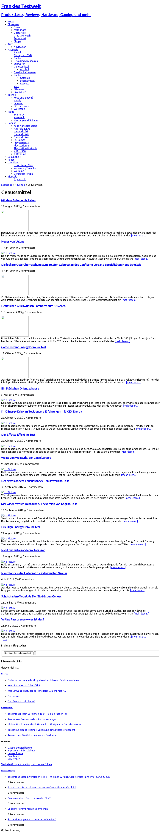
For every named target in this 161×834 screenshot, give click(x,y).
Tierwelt (12, 176)
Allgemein (13, 24)
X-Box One (20, 154)
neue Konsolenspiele (25, 125)
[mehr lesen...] (139, 235)
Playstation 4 (21, 145)
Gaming (12, 123)
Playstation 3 (21, 142)
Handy (17, 100)
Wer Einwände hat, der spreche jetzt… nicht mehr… (37, 690)
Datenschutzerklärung (20, 747)
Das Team (13, 756)
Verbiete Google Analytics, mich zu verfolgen (26, 764)
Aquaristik (20, 179)
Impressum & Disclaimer (21, 750)
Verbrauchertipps (8, 770)
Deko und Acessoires (26, 61)
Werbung (19, 171)
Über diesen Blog (23, 165)
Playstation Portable (25, 148)
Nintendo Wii (21, 134)
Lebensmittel (27, 80)
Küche (17, 75)
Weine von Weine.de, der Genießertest (26, 457)
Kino (16, 86)
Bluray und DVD (23, 55)
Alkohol (24, 69)
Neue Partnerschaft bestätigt (24, 685)
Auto (10, 44)
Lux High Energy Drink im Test (20, 527)
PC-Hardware (21, 106)
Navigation (20, 46)
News (17, 27)
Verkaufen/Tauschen (25, 168)
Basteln (18, 52)
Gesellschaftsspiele (25, 72)
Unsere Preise (15, 753)
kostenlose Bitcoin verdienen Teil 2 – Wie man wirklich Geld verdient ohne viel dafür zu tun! (59, 776)
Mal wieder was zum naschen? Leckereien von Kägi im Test (39, 504)
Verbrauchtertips (23, 173)
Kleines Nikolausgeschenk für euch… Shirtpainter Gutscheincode (44, 724)
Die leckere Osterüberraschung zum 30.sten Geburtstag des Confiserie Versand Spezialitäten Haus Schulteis (71, 264)
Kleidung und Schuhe (26, 120)
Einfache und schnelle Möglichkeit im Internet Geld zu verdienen (44, 680)
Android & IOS (22, 128)
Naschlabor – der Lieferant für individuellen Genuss (34, 573)
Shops (17, 41)
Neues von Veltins (12, 241)
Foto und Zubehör (24, 97)
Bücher (18, 58)
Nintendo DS (21, 131)
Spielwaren (20, 92)
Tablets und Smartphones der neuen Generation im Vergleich (42, 787)
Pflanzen (19, 89)
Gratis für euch (22, 35)
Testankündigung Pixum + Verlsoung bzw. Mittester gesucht (41, 729)
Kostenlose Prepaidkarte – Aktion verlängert (33, 719)
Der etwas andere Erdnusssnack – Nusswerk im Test (35, 481)
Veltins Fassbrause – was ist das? (22, 619)
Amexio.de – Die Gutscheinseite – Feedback (32, 735)
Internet (18, 103)
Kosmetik (19, 117)
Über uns (4, 674)
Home (11, 21)
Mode (11, 111)
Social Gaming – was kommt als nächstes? (32, 819)
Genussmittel (21, 66)
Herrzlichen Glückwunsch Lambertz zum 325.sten (33, 306)
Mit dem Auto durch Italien (18, 200)
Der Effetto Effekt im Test (18, 434)
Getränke (25, 77)
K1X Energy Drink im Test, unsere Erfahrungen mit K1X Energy (41, 411)
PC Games (19, 140)
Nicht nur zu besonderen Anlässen (23, 550)
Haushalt (13, 49)
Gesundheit (14, 156)
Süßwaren (19, 63)
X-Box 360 (20, 151)
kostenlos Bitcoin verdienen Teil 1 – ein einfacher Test (38, 713)
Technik (12, 94)
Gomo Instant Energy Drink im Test (23, 347)
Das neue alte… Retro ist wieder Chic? (29, 798)
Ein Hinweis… (15, 696)
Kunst (11, 159)
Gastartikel (20, 32)
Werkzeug (19, 108)
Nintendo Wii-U (22, 137)
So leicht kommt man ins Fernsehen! (28, 808)
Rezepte (24, 83)
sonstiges (13, 162)
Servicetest (20, 38)
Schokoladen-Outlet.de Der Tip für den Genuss (31, 596)
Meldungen (20, 30)
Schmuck (19, 114)
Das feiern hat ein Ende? (21, 701)
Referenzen (14, 759)
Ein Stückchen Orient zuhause (20, 388)
